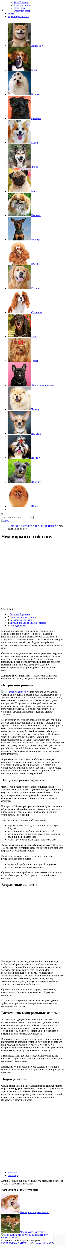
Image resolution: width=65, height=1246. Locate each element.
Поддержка (20, 8)
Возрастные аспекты (20, 620)
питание (12, 1172)
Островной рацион (19, 614)
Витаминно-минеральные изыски (27, 622)
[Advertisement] (32, 575)
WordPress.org (21, 2)
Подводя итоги (17, 625)
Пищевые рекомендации (22, 617)
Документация (22, 5)
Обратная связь (9, 1237)
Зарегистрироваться (18, 16)
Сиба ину (13, 1175)
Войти (11, 13)
